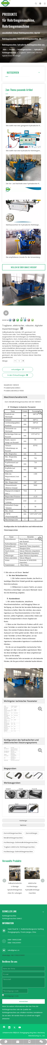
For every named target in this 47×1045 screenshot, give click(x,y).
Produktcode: (9, 390)
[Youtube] (20, 1027)
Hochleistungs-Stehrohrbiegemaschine (18, 851)
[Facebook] (4, 1027)
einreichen (23, 1001)
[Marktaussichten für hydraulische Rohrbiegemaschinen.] (23, 204)
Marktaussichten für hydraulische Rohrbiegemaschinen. (23, 225)
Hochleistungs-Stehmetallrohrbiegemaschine (20, 842)
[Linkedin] (9, 1027)
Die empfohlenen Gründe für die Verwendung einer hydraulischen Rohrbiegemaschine (23, 257)
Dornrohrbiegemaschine (13, 833)
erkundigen (16, 369)
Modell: (6, 385)
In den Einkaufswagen (16, 375)
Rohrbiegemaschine (9, 916)
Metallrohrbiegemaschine (13, 838)
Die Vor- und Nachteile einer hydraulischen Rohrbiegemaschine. (23, 183)
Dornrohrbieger (31, 833)
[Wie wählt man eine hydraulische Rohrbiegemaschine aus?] (23, 138)
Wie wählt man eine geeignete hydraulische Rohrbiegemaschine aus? (23, 125)
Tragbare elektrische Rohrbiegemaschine (19, 847)
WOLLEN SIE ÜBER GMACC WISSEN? (24, 267)
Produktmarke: (9, 388)
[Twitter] (14, 1027)
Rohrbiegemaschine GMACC (12, 918)
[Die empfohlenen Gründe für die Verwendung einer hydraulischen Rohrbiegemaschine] (23, 242)
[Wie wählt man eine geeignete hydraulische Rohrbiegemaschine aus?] (23, 109)
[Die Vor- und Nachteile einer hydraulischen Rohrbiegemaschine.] (23, 167)
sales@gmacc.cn (13, 950)
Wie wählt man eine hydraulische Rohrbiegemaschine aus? (23, 150)
